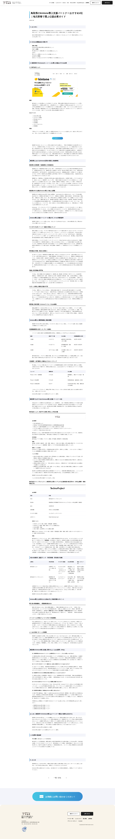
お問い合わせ (107, 2)
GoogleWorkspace (80, 2)
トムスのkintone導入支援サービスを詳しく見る (43, 477)
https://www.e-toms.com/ (45, 430)
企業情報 (87, 2)
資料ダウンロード (95, 2)
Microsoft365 (73, 2)
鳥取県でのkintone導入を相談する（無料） (42, 475)
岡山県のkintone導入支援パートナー (42, 706)
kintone (64, 2)
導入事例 (85, 818)
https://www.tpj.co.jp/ (54, 517)
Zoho (68, 2)
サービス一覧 (70, 818)
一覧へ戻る (57, 778)
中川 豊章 (34, 738)
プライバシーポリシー (72, 821)
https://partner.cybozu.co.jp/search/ (69, 240)
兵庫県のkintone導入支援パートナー (42, 708)
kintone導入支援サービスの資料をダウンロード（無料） (45, 393)
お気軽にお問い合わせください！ (60, 797)
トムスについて (58, 2)
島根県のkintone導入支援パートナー (42, 705)
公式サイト (57, 138)
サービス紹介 (51, 2)
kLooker (80, 821)
